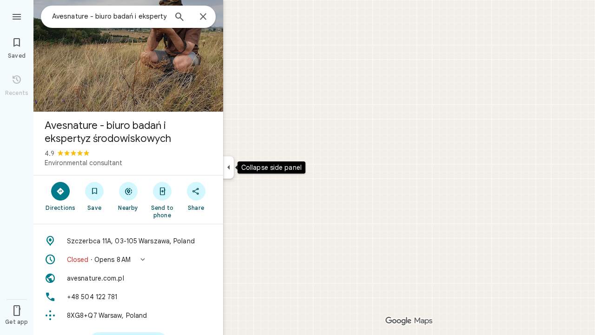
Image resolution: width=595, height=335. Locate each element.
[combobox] (109, 16)
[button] (128, 259)
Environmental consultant (83, 163)
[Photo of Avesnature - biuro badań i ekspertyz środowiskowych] (128, 56)
